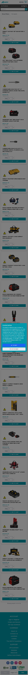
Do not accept (14, 349)
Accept (15, 345)
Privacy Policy (8, 338)
